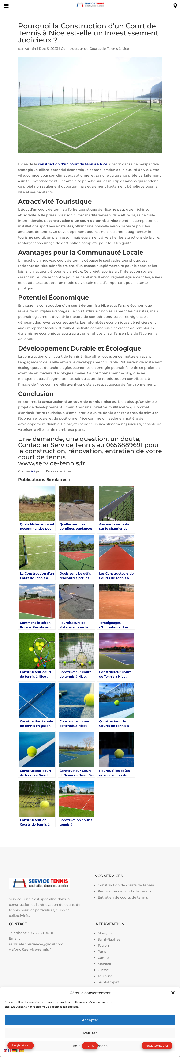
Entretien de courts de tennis (123, 897)
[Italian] (18, 1050)
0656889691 (124, 445)
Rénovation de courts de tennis (124, 891)
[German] (14, 1050)
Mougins (105, 933)
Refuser (90, 1033)
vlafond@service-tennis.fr (30, 949)
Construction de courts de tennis (126, 885)
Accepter (90, 1020)
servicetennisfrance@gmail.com (36, 944)
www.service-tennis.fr (51, 463)
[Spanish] (22, 1050)
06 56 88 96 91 (41, 933)
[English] (6, 1050)
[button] (173, 993)
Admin (30, 48)
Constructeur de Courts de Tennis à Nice (95, 48)
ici (33, 471)
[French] (10, 1050)
